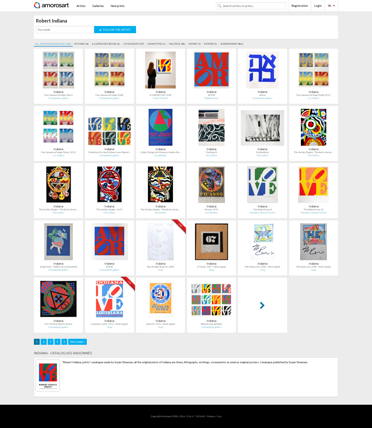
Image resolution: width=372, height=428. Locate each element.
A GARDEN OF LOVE (160, 95)
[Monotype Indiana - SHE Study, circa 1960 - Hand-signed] (262, 242)
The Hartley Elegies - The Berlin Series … (313, 152)
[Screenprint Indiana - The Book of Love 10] (313, 185)
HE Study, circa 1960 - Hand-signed (313, 266)
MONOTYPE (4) (156, 43)
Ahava (262, 95)
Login (318, 5)
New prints (118, 6)
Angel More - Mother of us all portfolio (58, 266)
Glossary (211, 416)
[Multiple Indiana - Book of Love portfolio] (211, 300)
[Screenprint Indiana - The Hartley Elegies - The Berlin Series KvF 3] (58, 185)
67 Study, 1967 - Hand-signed (211, 266)
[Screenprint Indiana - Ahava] (262, 71)
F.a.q (219, 416)
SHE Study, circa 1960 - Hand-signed (262, 266)
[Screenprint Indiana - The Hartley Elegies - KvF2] (109, 185)
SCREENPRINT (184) (231, 43)
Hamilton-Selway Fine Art (262, 212)
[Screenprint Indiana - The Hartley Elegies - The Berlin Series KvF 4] (313, 128)
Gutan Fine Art (160, 98)
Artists (81, 6)
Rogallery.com (211, 98)
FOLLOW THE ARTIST (116, 29)
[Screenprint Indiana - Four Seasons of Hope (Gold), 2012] (313, 71)
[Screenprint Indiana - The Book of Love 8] (262, 185)
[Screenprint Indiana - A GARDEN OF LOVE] (160, 71)
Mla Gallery (211, 155)
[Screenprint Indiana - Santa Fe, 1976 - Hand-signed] (160, 300)
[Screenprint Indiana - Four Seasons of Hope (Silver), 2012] (58, 128)
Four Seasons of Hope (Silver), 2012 (58, 152)
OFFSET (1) (195, 43)
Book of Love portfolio (211, 323)
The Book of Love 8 (262, 209)
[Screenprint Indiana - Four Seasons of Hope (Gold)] (109, 71)
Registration (299, 5)
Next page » (77, 341)
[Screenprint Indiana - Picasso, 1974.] (211, 185)
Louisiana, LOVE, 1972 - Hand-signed (109, 323)
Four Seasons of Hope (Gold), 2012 (313, 95)
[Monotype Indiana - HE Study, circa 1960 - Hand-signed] (313, 242)
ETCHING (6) (81, 43)
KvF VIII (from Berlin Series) (58, 323)
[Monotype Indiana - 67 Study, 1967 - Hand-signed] (211, 242)
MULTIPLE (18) (177, 43)
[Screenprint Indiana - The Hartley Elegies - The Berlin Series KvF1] (160, 185)
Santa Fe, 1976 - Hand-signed (160, 323)
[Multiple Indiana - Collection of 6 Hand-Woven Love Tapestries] (109, 128)
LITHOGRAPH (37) (133, 43)
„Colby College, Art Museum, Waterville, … (160, 152)
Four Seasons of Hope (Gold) (109, 95)
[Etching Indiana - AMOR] (212, 71)
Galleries (98, 6)
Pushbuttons (262, 152)
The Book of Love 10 (313, 209)
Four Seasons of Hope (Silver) (58, 95)
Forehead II (211, 152)
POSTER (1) (210, 43)
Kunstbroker (160, 155)
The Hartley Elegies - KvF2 (109, 209)
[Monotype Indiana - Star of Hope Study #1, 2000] (160, 242)
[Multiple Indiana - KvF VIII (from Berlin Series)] (58, 300)
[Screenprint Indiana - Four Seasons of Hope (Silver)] (58, 71)
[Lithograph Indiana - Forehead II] (212, 128)
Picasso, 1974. (211, 209)
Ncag (160, 269)
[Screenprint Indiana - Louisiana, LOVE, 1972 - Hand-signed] (109, 300)
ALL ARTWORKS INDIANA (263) (53, 43)
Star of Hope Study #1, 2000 (160, 266)
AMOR (211, 95)
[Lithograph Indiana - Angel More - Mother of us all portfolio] (58, 242)
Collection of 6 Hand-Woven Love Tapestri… (109, 152)
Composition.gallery (58, 98)
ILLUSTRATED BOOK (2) (106, 43)
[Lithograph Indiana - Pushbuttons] (262, 128)
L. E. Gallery (313, 98)
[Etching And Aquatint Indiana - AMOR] (109, 242)
